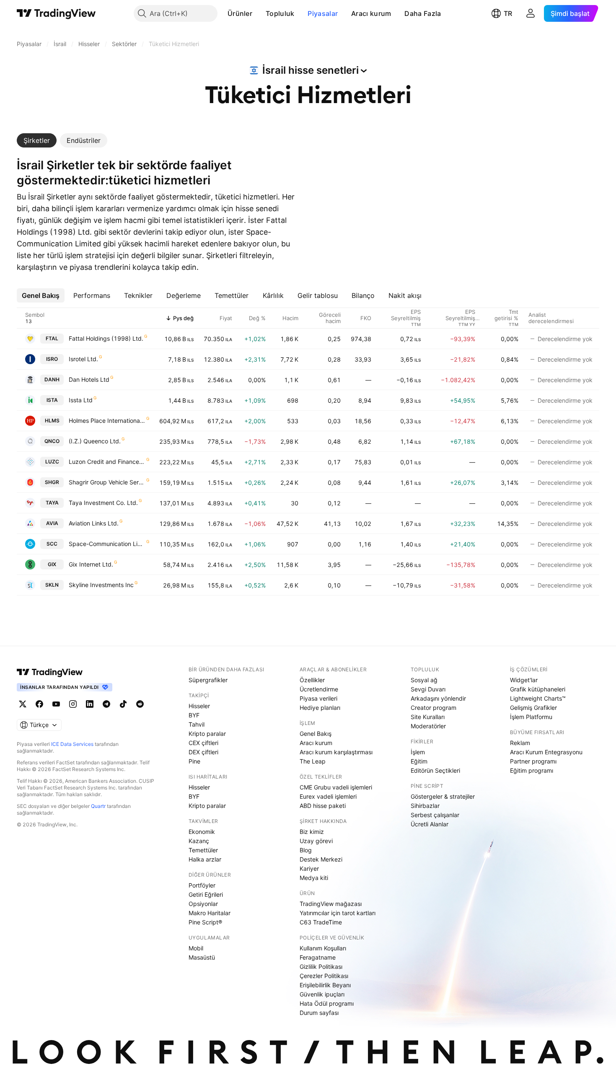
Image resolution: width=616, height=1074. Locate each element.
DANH (52, 379)
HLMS (52, 420)
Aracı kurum (371, 13)
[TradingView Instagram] (73, 704)
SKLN (52, 585)
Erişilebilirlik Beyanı (325, 985)
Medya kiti (314, 877)
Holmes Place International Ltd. (107, 420)
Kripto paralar (207, 733)
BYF (194, 715)
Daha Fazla (422, 13)
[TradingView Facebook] (39, 704)
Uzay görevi (316, 840)
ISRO (52, 359)
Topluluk (280, 13)
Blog (306, 850)
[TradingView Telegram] (106, 704)
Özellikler (312, 679)
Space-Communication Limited (107, 543)
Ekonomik (202, 831)
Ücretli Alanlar (429, 824)
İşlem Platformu (531, 716)
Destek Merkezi (321, 859)
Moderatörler (428, 726)
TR (508, 13)
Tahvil (196, 724)
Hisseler (199, 705)
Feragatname (318, 957)
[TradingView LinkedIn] (90, 704)
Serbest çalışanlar (435, 814)
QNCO (52, 441)
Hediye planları (320, 707)
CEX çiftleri (203, 742)
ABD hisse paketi (323, 805)
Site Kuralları (428, 716)
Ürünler (240, 13)
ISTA (52, 400)
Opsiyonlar (203, 903)
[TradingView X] (22, 704)
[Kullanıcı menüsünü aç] (530, 13)
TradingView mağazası (331, 903)
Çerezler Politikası (324, 975)
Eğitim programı (531, 770)
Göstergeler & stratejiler (443, 796)
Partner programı (533, 761)
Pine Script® (205, 922)
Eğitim (419, 761)
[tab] (37, 140)
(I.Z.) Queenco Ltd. (95, 441)
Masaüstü (202, 957)
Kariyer (309, 868)
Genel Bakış (315, 733)
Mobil (196, 948)
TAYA (52, 502)
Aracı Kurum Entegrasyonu (546, 752)
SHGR (52, 482)
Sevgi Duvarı (428, 689)
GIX (52, 564)
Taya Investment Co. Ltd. (103, 502)
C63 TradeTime (321, 922)
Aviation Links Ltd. (94, 523)
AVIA (52, 523)
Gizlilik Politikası (321, 966)
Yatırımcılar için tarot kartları (337, 912)
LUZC (52, 461)
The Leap (313, 761)
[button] (258, 13)
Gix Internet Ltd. (91, 564)
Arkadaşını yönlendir (438, 698)
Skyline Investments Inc (101, 584)
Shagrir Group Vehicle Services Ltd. (107, 482)
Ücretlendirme (319, 689)
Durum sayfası (319, 1012)
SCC (52, 544)
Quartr (98, 806)
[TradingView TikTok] (123, 704)
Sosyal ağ (424, 679)
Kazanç (199, 840)
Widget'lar (524, 679)
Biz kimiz (312, 831)
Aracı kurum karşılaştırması (336, 752)
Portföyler (202, 885)
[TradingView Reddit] (140, 704)
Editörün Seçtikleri (435, 770)
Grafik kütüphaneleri (537, 689)
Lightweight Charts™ (538, 698)
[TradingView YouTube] (56, 704)
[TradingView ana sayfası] (56, 13)
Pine (194, 761)
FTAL (52, 338)
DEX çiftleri (203, 752)
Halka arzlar (205, 859)
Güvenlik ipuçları (322, 994)
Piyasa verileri (318, 698)
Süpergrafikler (208, 679)
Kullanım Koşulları (323, 948)
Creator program (433, 707)
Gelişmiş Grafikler (533, 707)
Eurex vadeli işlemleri (328, 796)
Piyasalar (323, 13)
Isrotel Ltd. (83, 358)
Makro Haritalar (209, 912)
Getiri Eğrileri (206, 894)
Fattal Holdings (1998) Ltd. (106, 338)
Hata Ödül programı (327, 1003)
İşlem (418, 752)
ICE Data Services (72, 744)
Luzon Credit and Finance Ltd (107, 461)
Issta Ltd (81, 400)
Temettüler (203, 850)
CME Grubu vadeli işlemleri (336, 787)
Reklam (520, 742)
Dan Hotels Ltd (89, 379)
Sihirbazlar (425, 805)
